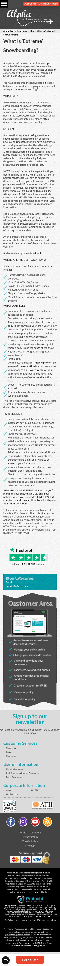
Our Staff (35, 790)
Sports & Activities (17, 585)
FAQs (8, 752)
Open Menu (4, 4)
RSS (47, 822)
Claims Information (14, 769)
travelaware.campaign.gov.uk (33, 946)
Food (9, 582)
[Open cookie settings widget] (6, 960)
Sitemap (30, 845)
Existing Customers (48, 3)
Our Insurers (12, 794)
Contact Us (11, 748)
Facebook (11, 822)
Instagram (23, 822)
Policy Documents (14, 777)
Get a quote (30, 960)
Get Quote (30, 3)
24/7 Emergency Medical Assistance (22, 773)
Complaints (11, 756)
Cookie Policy (30, 841)
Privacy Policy (30, 836)
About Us (10, 790)
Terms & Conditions (30, 832)
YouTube (35, 822)
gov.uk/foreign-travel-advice (17, 935)
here (54, 920)
